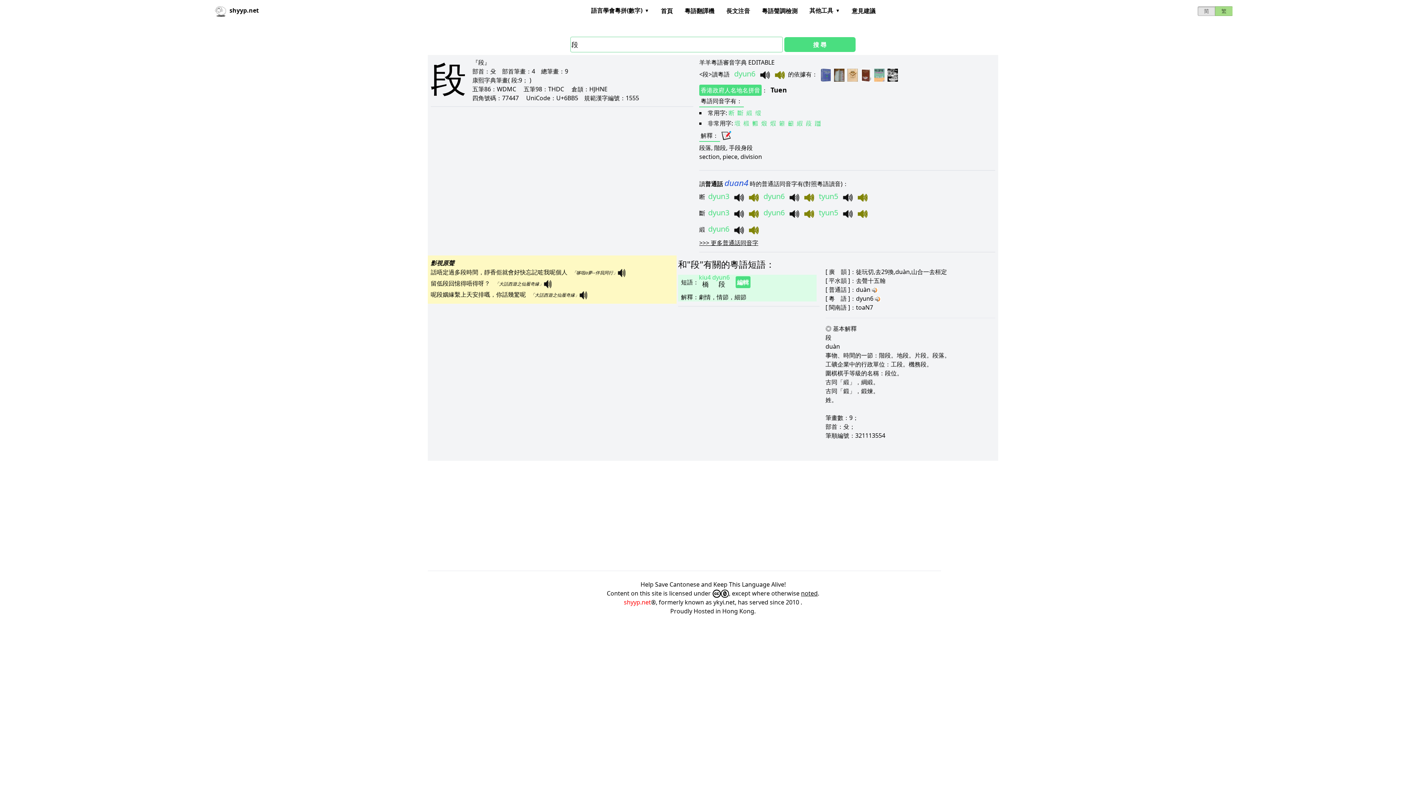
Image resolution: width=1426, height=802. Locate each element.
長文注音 (738, 11)
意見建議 (864, 11)
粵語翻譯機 (699, 11)
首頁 (667, 11)
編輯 (743, 282)
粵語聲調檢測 (780, 11)
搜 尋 (820, 44)
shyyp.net (637, 602)
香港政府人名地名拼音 (730, 90)
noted (809, 593)
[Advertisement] (650, 516)
